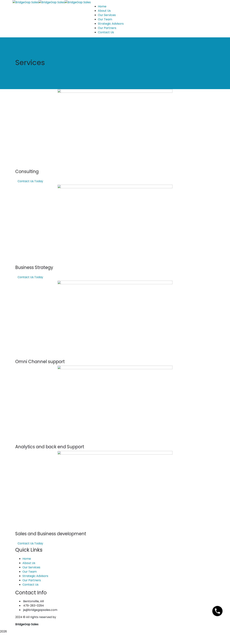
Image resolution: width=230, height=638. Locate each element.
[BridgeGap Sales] (26, 2)
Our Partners (31, 580)
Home (26, 559)
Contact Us (30, 584)
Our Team (29, 572)
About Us (28, 563)
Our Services (31, 567)
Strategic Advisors (35, 576)
